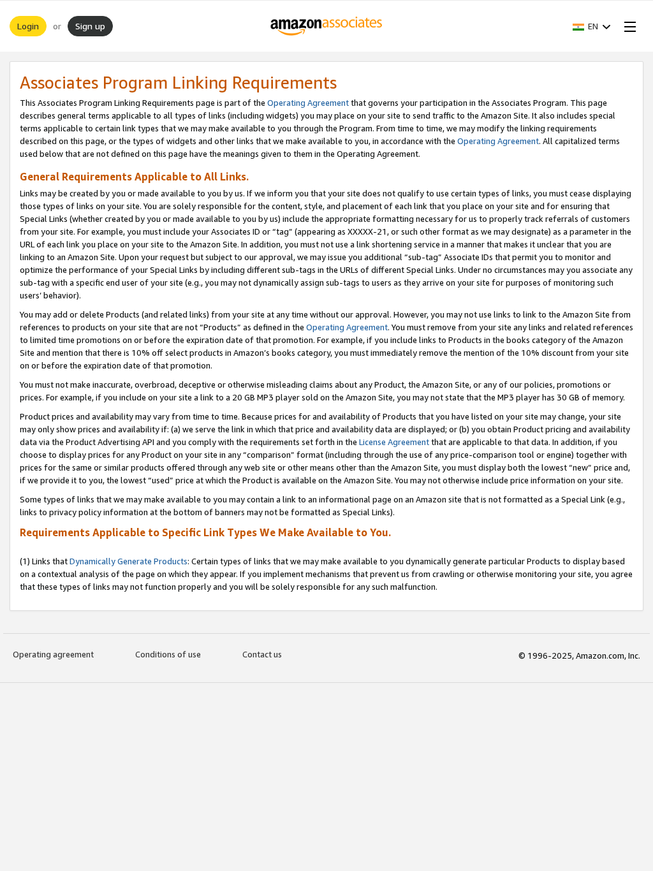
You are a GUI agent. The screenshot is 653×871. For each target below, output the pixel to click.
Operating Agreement (308, 103)
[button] (592, 26)
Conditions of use (168, 654)
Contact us (262, 654)
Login (28, 25)
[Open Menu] (627, 26)
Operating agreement (53, 654)
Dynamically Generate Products (128, 561)
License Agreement (394, 442)
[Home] (327, 26)
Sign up (90, 25)
